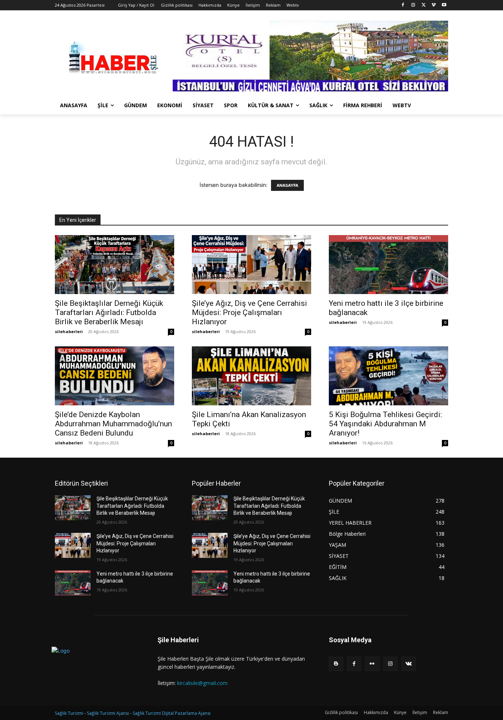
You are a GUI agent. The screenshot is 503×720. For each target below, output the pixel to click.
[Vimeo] (433, 5)
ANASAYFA (287, 185)
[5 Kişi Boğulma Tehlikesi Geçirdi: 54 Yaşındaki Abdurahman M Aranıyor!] (388, 375)
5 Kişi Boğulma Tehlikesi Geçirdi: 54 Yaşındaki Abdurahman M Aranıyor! (385, 423)
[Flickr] (372, 664)
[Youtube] (444, 5)
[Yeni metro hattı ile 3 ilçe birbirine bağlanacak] (388, 264)
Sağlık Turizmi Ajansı (108, 713)
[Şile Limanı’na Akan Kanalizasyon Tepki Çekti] (251, 375)
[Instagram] (413, 5)
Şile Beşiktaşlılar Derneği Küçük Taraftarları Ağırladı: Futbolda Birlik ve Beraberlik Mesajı (109, 312)
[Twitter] (423, 5)
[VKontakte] (408, 664)
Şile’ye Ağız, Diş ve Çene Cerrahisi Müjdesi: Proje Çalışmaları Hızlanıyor (249, 312)
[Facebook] (403, 5)
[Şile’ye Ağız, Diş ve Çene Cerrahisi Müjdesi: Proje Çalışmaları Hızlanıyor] (251, 264)
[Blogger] (336, 664)
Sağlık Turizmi (69, 713)
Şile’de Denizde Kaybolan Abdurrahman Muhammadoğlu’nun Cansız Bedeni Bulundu (113, 423)
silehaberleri (69, 331)
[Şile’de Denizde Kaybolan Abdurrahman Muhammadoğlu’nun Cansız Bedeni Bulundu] (114, 375)
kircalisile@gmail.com (202, 682)
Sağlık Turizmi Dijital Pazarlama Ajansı (172, 713)
